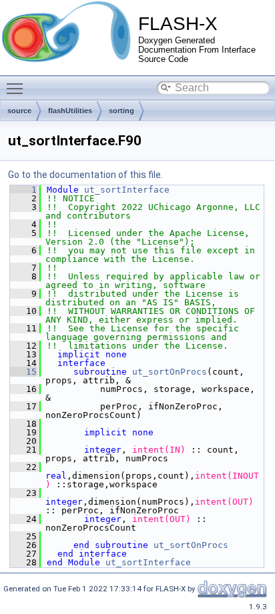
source (19, 111)
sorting (121, 111)
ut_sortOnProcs (169, 372)
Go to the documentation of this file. (85, 174)
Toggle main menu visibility (17, 88)
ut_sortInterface (127, 190)
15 (23, 372)
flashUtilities (70, 111)
